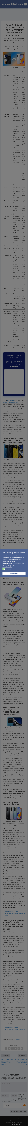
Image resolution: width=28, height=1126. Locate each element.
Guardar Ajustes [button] (14, 573)
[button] (3, 569)
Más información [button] (7, 567)
